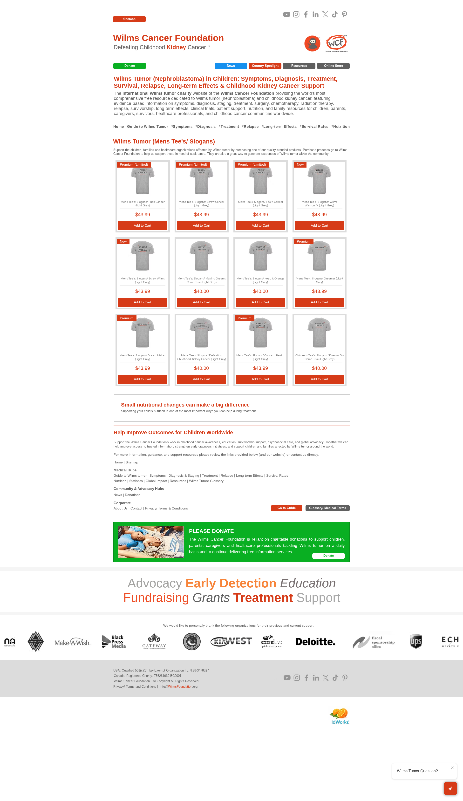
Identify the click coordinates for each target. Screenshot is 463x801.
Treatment (210, 475)
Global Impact (156, 481)
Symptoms (158, 475)
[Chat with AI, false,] (450, 788)
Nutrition (120, 481)
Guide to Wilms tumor (130, 475)
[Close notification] (452, 768)
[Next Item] (450, 641)
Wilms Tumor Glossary (206, 481)
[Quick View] (201, 256)
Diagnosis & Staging (184, 475)
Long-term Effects (249, 475)
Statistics (136, 481)
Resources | (179, 481)
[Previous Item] (12, 641)
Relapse (227, 475)
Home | (120, 462)
